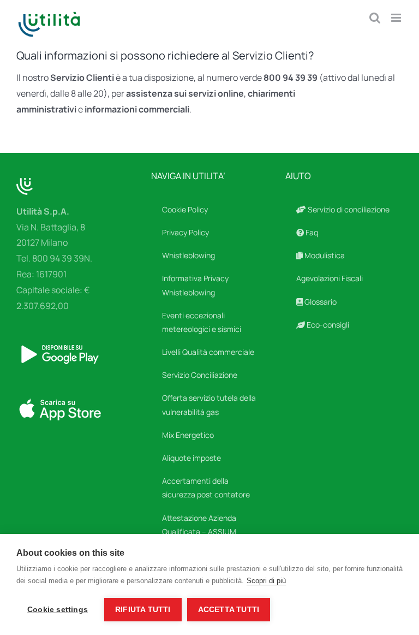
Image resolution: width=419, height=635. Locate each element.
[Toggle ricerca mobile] (374, 17)
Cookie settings (57, 610)
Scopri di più (266, 581)
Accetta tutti (229, 610)
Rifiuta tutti (143, 610)
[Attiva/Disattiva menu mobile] (397, 17)
